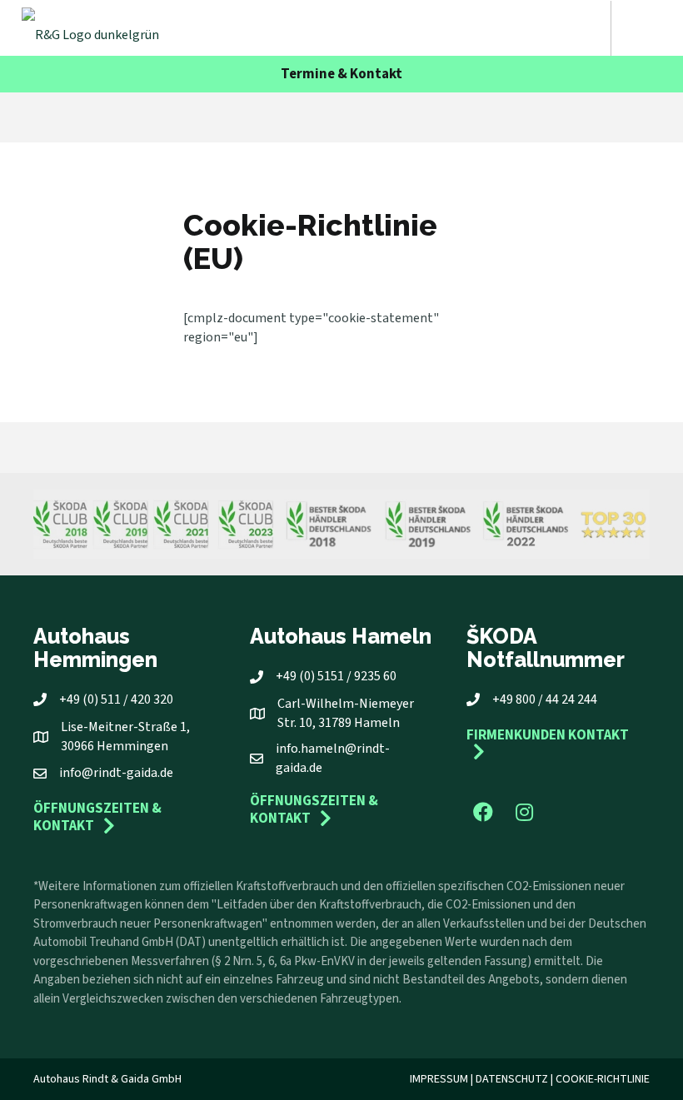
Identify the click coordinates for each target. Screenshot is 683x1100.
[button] (483, 812)
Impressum (439, 1079)
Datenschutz (512, 1079)
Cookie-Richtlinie (603, 1079)
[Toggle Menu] (644, 28)
